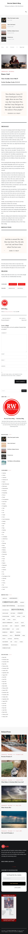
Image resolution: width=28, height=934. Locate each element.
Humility (4, 530)
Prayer (3, 558)
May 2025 (4, 657)
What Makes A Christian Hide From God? (12, 782)
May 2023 (4, 681)
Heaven (3, 523)
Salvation (4, 569)
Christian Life (4, 71)
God (3, 512)
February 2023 (5, 688)
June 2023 (4, 679)
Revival (3, 567)
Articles (3, 475)
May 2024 (4, 663)
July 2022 (4, 703)
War (3, 584)
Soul (3, 574)
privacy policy (18, 887)
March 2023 (4, 685)
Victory (3, 582)
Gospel (3, 514)
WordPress (21, 931)
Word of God (4, 587)
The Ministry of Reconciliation (13, 461)
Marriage (4, 543)
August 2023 (4, 674)
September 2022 (5, 699)
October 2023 (5, 670)
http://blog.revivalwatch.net (8, 311)
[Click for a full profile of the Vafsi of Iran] (9, 907)
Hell (3, 525)
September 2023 (5, 672)
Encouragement (5, 499)
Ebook (3, 497)
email (14, 919)
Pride (3, 560)
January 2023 (4, 690)
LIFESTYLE (5, 538)
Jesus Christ (6, 629)
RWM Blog (4, 308)
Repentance (4, 565)
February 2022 (5, 714)
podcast (9, 920)
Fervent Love (10, 37)
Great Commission (6, 519)
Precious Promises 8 (6, 756)
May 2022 (4, 707)
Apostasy (4, 473)
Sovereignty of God (6, 576)
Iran (11, 909)
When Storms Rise (6, 807)
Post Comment (20, 381)
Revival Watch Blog (14, 3)
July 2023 (4, 677)
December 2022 (5, 692)
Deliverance (4, 486)
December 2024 (5, 659)
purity (3, 638)
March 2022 (4, 712)
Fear (3, 510)
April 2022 (4, 710)
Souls (15, 641)
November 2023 (5, 668)
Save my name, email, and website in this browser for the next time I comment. (11, 375)
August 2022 (4, 701)
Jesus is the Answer (11, 24)
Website (3, 366)
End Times (4, 501)
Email (3, 360)
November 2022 (5, 694)
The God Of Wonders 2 (7, 833)
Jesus (3, 532)
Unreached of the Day (8, 919)
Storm (21, 641)
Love (3, 541)
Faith (3, 508)
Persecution (4, 554)
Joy (3, 534)
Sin (3, 571)
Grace (3, 516)
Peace (11, 635)
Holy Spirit (5, 625)
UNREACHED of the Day (9, 895)
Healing (3, 521)
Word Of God (6, 648)
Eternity (4, 503)
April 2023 (4, 683)
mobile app (5, 920)
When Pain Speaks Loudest (13, 18)
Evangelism (4, 505)
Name (3, 354)
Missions (4, 547)
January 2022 (4, 716)
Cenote (6, 931)
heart (22, 622)
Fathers (18, 616)
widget (13, 920)
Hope (3, 527)
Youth (3, 589)
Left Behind (4, 536)
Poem (3, 556)
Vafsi (7, 909)
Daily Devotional (5, 484)
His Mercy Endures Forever (13, 30)
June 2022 (4, 705)
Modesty (4, 549)
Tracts (3, 580)
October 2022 (5, 696)
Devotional (11, 71)
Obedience (4, 552)
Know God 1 (23, 319)
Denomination (5, 488)
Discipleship (4, 492)
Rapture (3, 563)
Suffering (4, 578)
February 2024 (5, 666)
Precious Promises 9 (6, 319)
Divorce (3, 495)
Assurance (4, 477)
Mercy (3, 545)
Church (3, 481)
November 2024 (5, 661)
